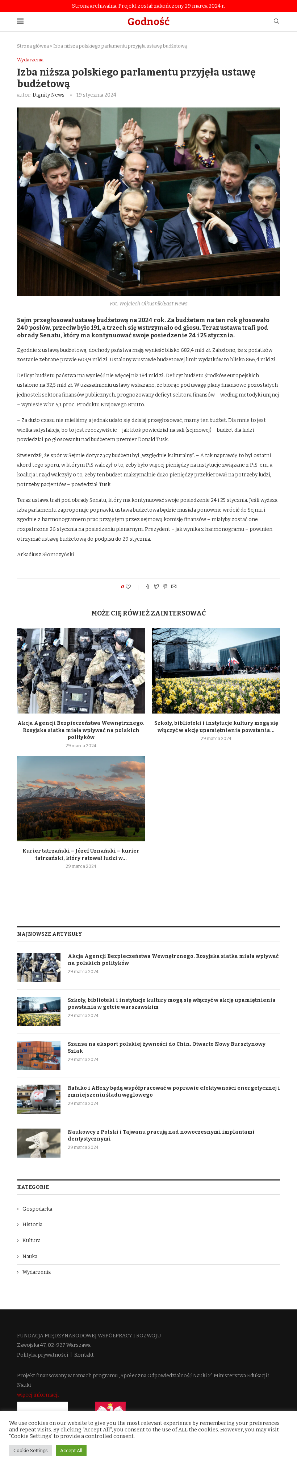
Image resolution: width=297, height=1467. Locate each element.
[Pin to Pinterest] (165, 587)
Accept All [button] (71, 1450)
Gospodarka (37, 1209)
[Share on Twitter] (156, 587)
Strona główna (33, 46)
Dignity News (48, 95)
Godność (148, 22)
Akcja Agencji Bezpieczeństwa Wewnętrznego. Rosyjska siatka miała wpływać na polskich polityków (81, 730)
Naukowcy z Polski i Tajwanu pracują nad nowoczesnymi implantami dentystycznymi (161, 1135)
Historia (32, 1225)
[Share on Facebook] (147, 587)
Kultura (31, 1241)
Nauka (29, 1256)
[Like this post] (133, 587)
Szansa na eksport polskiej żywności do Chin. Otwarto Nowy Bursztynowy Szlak (166, 1047)
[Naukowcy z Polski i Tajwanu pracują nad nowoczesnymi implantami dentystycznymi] (38, 1143)
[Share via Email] (173, 587)
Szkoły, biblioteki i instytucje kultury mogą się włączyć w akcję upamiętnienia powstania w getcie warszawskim (172, 1004)
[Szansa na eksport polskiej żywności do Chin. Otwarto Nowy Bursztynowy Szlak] (38, 1055)
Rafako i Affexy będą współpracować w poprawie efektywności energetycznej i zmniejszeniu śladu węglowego (174, 1091)
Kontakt (84, 1355)
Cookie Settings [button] (30, 1450)
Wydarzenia (30, 59)
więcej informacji (38, 1395)
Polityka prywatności (42, 1355)
